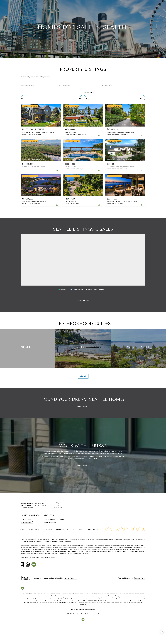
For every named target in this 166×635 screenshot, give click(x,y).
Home (22, 529)
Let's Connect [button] (83, 406)
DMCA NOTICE (93, 529)
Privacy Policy (139, 578)
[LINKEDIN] (112, 529)
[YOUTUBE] (123, 529)
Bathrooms (66, 85)
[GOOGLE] (138, 529)
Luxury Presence (70, 578)
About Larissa (34, 529)
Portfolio (48, 529)
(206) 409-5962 (26, 520)
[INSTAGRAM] (107, 529)
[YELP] (143, 529)
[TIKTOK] (118, 529)
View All (83, 376)
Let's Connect (78, 529)
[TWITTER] (128, 529)
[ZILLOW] (133, 529)
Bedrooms (108, 85)
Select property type (27, 85)
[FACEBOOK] (102, 529)
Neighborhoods (62, 529)
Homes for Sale (83, 300)
